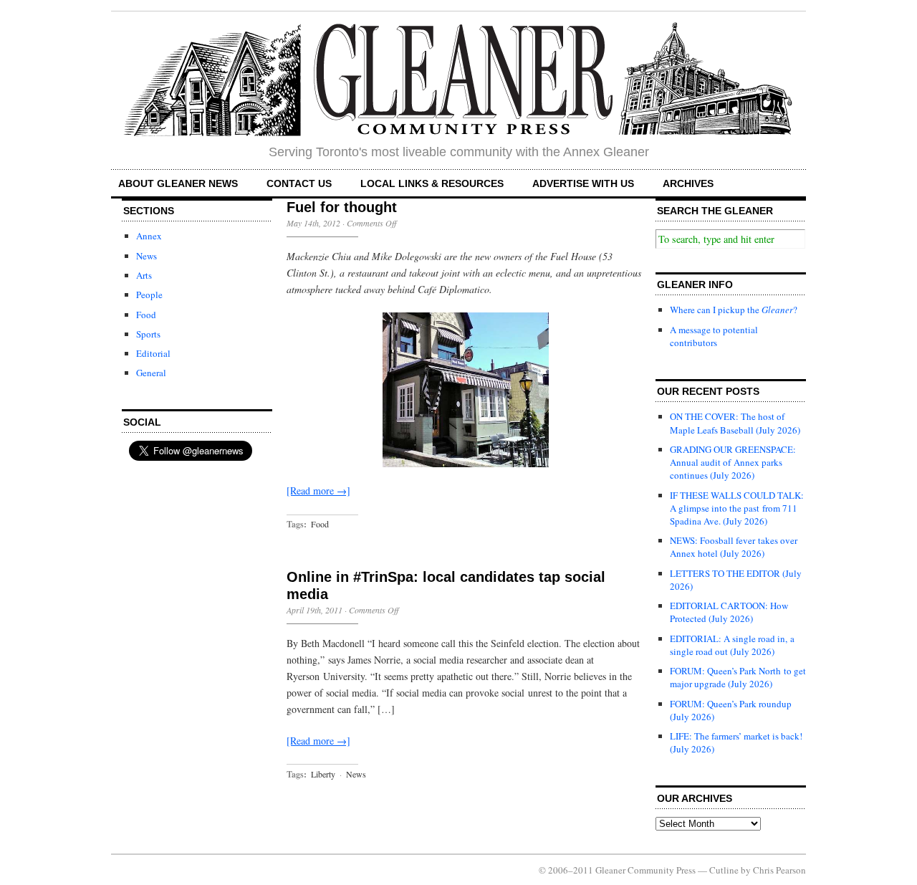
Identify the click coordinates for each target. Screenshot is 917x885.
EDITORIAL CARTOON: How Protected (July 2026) (729, 612)
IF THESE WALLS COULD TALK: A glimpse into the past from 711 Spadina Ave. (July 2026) (737, 508)
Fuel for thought (342, 207)
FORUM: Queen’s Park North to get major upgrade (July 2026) (738, 677)
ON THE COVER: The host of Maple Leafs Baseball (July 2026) (735, 423)
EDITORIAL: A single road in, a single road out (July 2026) (732, 645)
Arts (144, 275)
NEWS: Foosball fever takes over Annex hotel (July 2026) (733, 547)
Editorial (153, 353)
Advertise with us (583, 183)
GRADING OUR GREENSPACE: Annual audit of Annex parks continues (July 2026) (733, 462)
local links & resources (432, 183)
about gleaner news (178, 183)
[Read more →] (318, 490)
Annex (149, 235)
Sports (148, 333)
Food (146, 314)
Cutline (724, 870)
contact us (299, 183)
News (146, 255)
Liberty (323, 774)
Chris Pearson (779, 870)
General (151, 372)
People (149, 294)
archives (688, 183)
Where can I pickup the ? (733, 309)
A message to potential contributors (714, 336)
